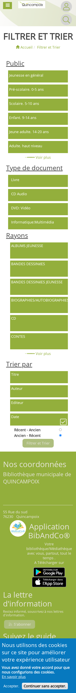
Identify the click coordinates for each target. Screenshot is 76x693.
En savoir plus (14, 676)
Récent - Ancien (27, 430)
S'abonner (22, 624)
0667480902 (13, 494)
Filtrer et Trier (48, 47)
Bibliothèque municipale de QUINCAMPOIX (37, 478)
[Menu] (7, 5)
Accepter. (11, 686)
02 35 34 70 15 (15, 489)
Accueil (26, 47)
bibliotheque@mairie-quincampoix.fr (34, 498)
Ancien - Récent (27, 435)
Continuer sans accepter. (45, 686)
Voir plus (43, 157)
